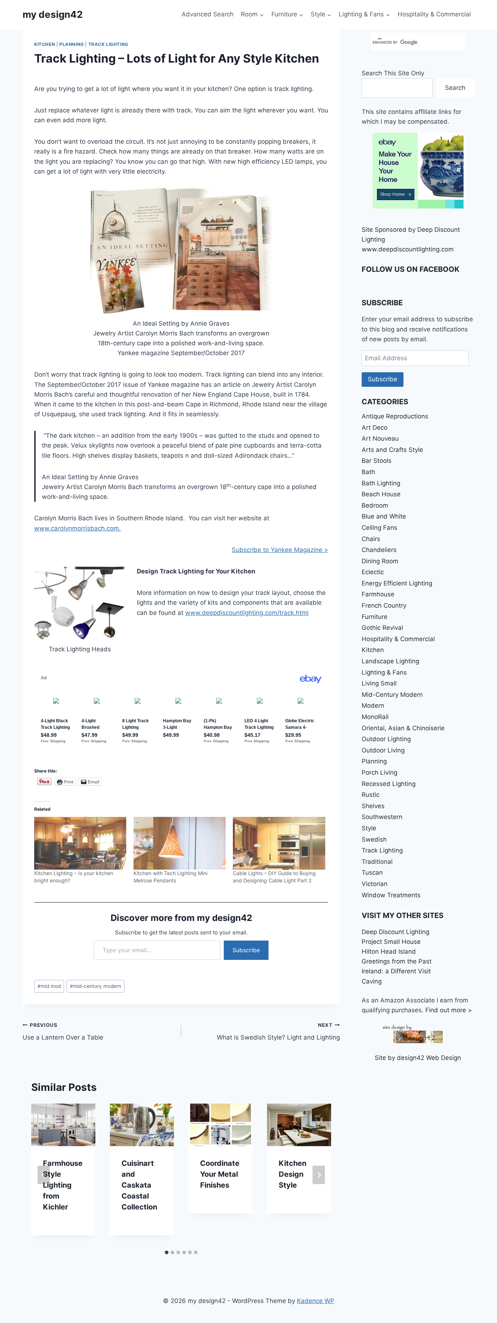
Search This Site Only (393, 73)
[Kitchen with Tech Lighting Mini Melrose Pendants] (180, 843)
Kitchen (44, 44)
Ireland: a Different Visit (396, 971)
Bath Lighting (381, 483)
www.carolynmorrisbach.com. (77, 528)
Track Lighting (108, 44)
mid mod (49, 986)
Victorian (374, 883)
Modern (373, 705)
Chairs (371, 539)
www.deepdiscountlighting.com (408, 249)
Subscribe (246, 950)
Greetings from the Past (397, 961)
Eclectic (373, 572)
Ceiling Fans (379, 527)
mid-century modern (95, 986)
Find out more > (448, 1010)
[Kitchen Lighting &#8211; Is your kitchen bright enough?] (80, 843)
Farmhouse (378, 594)
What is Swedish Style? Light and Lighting (278, 1031)
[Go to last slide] (43, 1175)
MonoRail (375, 716)
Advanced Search (208, 14)
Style (369, 828)
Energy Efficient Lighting (397, 583)
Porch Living (379, 772)
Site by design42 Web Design (418, 1057)
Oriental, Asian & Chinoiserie (403, 728)
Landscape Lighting (390, 661)
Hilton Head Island (389, 951)
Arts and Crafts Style (392, 449)
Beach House (381, 494)
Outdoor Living (383, 750)
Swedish (374, 839)
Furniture (374, 616)
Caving (372, 981)
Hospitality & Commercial (434, 14)
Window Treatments (391, 895)
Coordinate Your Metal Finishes (219, 1174)
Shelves (373, 806)
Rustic (370, 794)
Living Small (379, 683)
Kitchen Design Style (292, 1174)
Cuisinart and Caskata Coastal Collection (139, 1185)
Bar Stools (376, 460)
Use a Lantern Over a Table (63, 1031)
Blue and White (384, 516)
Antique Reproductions (395, 416)
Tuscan (372, 872)
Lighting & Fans (384, 672)
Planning (71, 44)
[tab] (166, 1252)
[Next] (319, 1175)
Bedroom (375, 505)
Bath (368, 472)
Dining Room (380, 561)
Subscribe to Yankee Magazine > (280, 549)
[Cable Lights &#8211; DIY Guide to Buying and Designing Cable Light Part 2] (279, 843)
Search (455, 87)
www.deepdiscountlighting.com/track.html (247, 612)
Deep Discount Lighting (395, 931)
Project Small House (391, 941)
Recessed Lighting (389, 783)
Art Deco (374, 427)
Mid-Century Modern (392, 694)
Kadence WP (315, 1300)
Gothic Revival (382, 627)
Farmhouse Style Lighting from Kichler (63, 1185)
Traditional (377, 861)
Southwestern (382, 817)
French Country (384, 605)
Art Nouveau (380, 438)
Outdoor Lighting (386, 739)
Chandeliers (379, 549)
